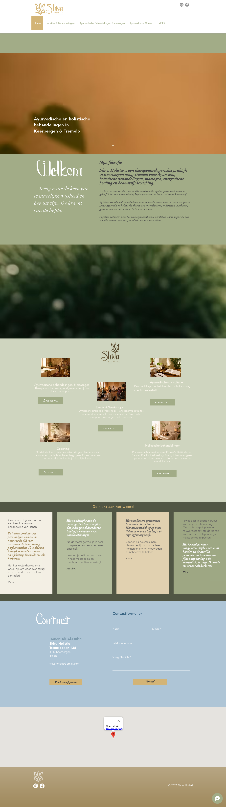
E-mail (155, 629)
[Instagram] (181, 5)
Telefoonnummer (122, 643)
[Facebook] (187, 5)
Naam (116, 629)
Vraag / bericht (121, 657)
